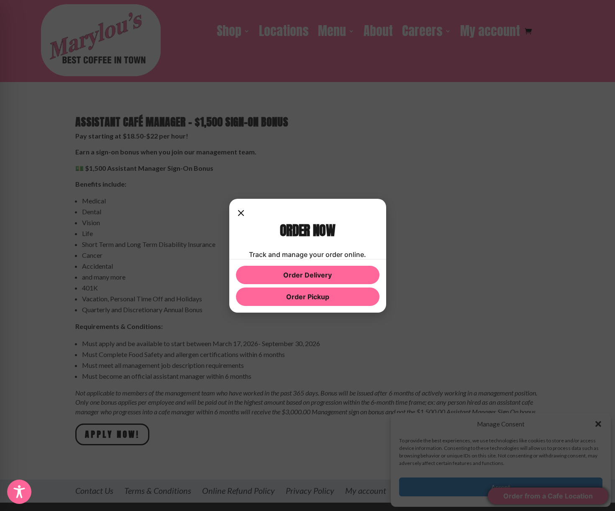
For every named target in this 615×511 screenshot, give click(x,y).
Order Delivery (307, 275)
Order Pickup (307, 297)
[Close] (241, 213)
